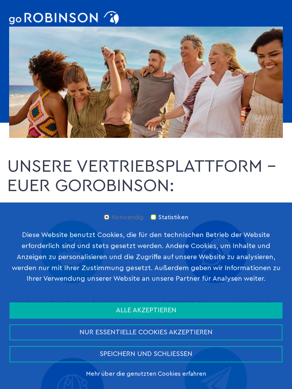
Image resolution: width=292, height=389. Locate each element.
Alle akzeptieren (146, 310)
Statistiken (173, 217)
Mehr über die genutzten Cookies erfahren (146, 374)
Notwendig (127, 217)
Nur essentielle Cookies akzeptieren (146, 332)
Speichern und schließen (146, 354)
